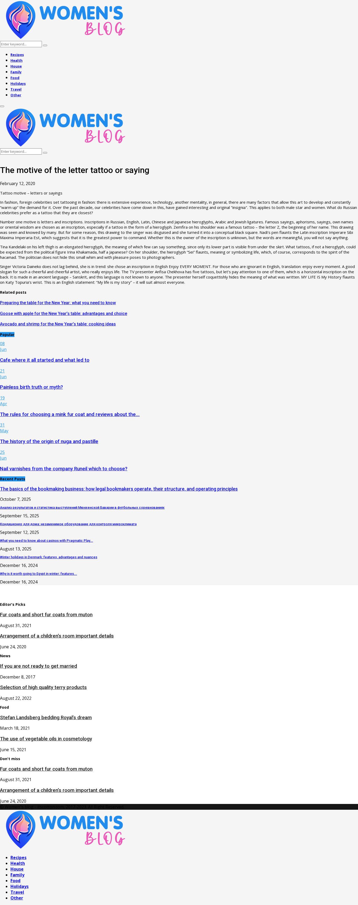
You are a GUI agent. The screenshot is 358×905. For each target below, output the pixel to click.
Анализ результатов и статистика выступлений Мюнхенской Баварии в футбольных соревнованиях (82, 507)
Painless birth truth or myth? (31, 387)
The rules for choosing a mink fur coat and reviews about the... (70, 414)
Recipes (17, 54)
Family (15, 72)
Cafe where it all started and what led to (44, 360)
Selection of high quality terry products (43, 687)
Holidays (18, 83)
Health (16, 60)
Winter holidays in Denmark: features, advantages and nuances (48, 557)
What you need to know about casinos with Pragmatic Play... (46, 541)
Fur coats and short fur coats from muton (46, 615)
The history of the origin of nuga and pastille (49, 441)
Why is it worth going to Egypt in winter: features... (38, 574)
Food (14, 77)
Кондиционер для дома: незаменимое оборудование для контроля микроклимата (68, 524)
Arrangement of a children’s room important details (57, 636)
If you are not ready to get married (38, 666)
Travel (15, 89)
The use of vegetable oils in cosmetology (46, 739)
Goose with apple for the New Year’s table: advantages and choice (63, 313)
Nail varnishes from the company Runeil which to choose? (63, 469)
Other (15, 95)
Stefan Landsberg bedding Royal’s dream (46, 717)
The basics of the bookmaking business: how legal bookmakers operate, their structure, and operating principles (119, 489)
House (16, 66)
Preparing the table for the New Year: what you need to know (58, 302)
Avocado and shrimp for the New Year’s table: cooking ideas (58, 324)
